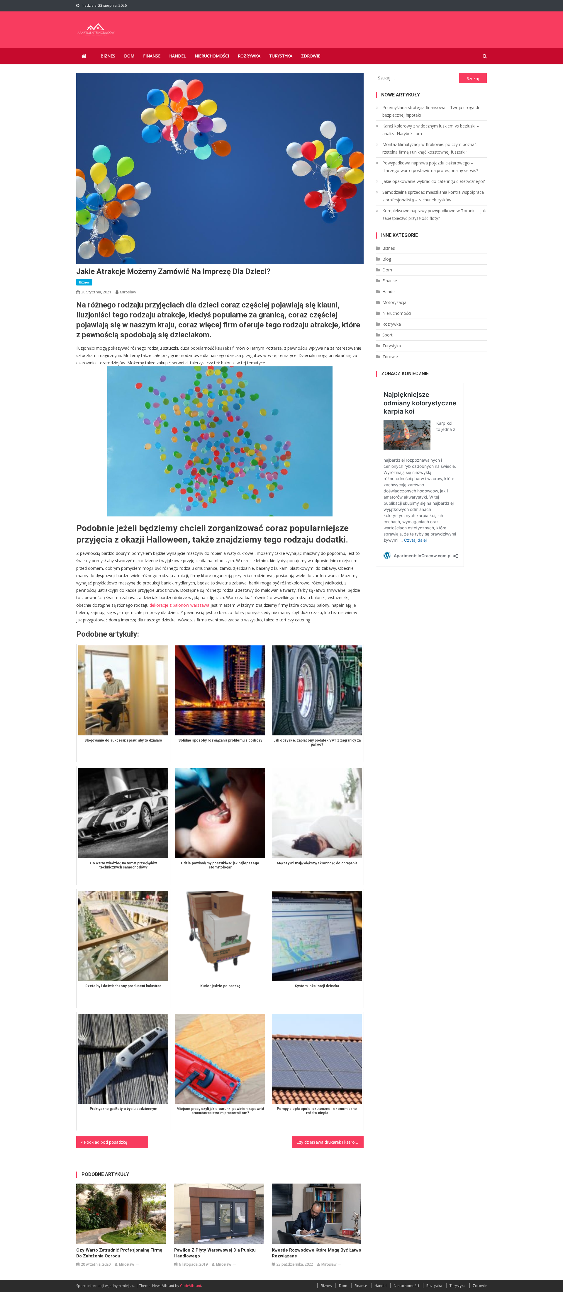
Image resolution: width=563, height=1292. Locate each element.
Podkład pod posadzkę (105, 1142)
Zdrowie (310, 56)
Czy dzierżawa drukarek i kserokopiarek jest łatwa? (330, 1142)
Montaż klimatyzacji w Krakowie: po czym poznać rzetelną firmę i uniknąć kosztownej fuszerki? (429, 148)
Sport (387, 335)
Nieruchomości (212, 56)
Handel (177, 56)
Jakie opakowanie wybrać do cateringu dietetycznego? (433, 181)
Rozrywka (249, 56)
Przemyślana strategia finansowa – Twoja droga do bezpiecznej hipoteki (431, 111)
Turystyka (280, 56)
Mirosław (128, 292)
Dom (129, 56)
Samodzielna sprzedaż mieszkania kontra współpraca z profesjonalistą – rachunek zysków (433, 196)
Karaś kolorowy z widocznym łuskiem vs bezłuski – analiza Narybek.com (430, 129)
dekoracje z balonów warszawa (179, 605)
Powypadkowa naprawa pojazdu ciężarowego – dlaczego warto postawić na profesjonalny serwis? (430, 166)
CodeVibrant (190, 1285)
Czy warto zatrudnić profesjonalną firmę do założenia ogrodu (119, 1253)
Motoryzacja (394, 302)
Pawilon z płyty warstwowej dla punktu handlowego (215, 1253)
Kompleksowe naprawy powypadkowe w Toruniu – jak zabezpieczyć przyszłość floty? (434, 214)
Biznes (108, 56)
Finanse (151, 56)
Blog (386, 259)
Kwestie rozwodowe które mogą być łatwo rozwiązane (316, 1253)
